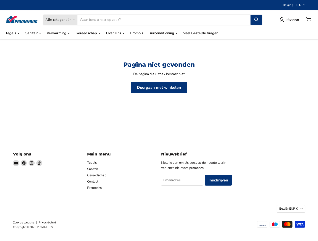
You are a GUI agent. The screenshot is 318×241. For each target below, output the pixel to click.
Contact (92, 181)
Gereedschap (86, 33)
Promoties (94, 188)
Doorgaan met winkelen (159, 87)
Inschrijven (218, 180)
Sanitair (32, 33)
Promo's (136, 33)
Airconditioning (162, 33)
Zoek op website (23, 223)
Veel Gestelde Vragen (200, 33)
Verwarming (57, 33)
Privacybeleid (47, 223)
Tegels (11, 33)
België (292, 5)
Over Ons (114, 33)
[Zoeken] (256, 20)
